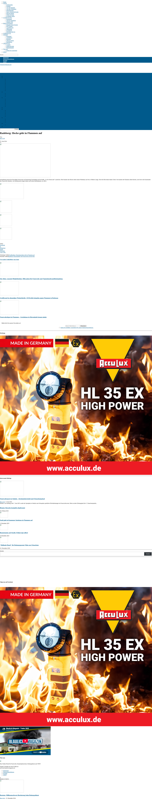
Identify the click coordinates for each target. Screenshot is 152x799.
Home (4, 2)
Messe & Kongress (8, 23)
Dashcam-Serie (10, 46)
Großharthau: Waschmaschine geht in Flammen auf (22, 255)
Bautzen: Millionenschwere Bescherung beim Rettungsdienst (19, 795)
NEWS (5, 3)
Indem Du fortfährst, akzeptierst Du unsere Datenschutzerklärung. (77, 327)
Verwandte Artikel (5, 259)
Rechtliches (9, 42)
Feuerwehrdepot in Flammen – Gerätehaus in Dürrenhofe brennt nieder (23, 317)
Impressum (6, 57)
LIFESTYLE (6, 43)
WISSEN (5, 35)
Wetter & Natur (10, 14)
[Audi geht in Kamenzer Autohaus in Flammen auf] (4, 517)
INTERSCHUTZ (10, 32)
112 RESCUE (9, 27)
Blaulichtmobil (10, 47)
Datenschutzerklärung (8, 59)
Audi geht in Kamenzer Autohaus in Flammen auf (16, 520)
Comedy (8, 45)
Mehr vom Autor (14, 259)
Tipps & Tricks (10, 40)
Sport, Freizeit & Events (12, 12)
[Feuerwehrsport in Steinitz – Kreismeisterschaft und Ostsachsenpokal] (12, 495)
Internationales (10, 10)
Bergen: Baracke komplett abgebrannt (12, 508)
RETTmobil (9, 26)
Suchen (2, 551)
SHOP (4, 52)
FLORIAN (9, 30)
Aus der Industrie (10, 7)
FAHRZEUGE (7, 33)
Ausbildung (9, 37)
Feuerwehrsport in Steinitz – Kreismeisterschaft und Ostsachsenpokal (22, 499)
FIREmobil (9, 29)
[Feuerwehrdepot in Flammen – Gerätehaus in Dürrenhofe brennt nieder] (9, 314)
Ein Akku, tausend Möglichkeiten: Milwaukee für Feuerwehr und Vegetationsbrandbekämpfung (31, 279)
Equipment (9, 19)
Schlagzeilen (9, 4)
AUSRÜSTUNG (7, 17)
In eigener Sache (10, 16)
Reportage (8, 36)
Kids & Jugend (10, 13)
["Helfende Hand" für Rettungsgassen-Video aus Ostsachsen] (4, 542)
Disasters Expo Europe (12, 25)
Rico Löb (2, 138)
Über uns (5, 49)
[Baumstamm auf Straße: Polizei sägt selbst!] (4, 529)
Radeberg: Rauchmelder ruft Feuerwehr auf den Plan (21, 256)
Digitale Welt (9, 22)
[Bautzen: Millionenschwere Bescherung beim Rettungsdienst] (12, 792)
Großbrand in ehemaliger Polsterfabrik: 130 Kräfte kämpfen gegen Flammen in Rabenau (29, 298)
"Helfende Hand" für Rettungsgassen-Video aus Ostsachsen (19, 545)
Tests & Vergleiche (11, 20)
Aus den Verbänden (11, 9)
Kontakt (5, 60)
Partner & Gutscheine (11, 50)
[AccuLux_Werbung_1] (76, 474)
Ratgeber (8, 39)
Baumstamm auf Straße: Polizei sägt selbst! (14, 533)
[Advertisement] (29, 69)
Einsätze (8, 6)
